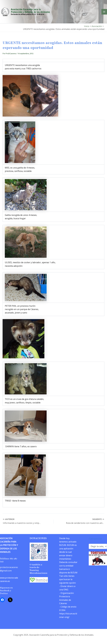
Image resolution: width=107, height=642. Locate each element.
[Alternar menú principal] (104, 12)
